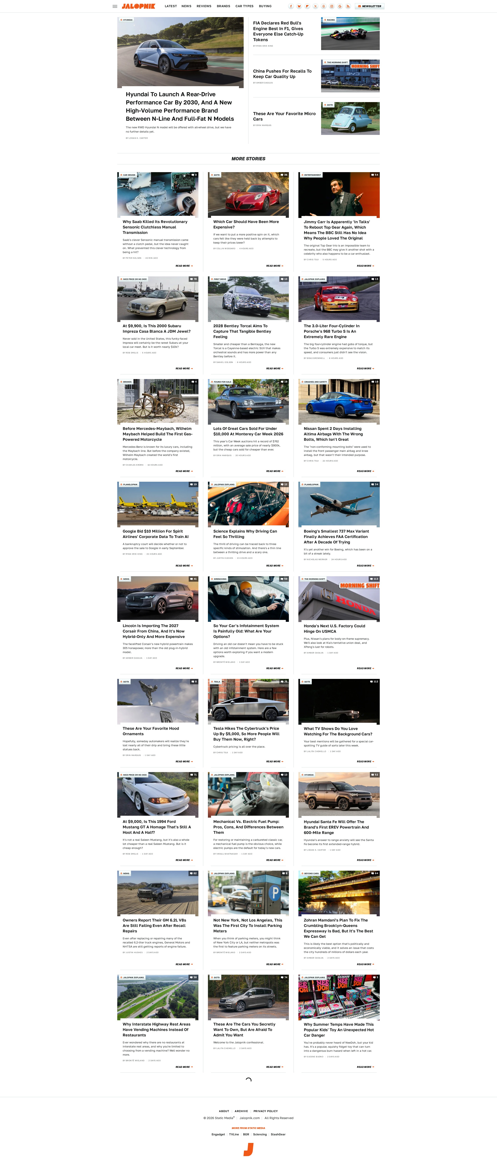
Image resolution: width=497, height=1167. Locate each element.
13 (286, 279)
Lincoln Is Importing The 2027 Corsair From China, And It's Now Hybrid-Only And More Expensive (154, 631)
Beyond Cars (311, 873)
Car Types (244, 6)
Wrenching (220, 579)
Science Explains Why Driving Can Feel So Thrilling (245, 534)
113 (376, 579)
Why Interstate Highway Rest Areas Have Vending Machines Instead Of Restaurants (156, 1029)
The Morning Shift (337, 62)
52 (376, 774)
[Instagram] (332, 6)
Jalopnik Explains (314, 279)
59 (286, 579)
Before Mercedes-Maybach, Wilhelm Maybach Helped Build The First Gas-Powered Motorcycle (158, 434)
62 (195, 873)
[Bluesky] (299, 6)
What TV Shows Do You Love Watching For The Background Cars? (338, 731)
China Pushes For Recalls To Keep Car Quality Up (282, 74)
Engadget (218, 1134)
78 (195, 279)
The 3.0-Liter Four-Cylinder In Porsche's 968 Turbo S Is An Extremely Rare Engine (332, 331)
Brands (223, 6)
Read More (183, 266)
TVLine (234, 1134)
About (224, 1111)
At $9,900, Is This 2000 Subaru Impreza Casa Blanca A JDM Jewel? (157, 329)
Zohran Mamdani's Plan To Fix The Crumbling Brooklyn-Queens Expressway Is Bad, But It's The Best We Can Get (338, 928)
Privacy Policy (266, 1111)
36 (286, 175)
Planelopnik (130, 484)
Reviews (204, 6)
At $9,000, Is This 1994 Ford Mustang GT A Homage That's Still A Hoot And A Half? (157, 827)
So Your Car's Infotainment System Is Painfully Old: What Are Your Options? (246, 631)
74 (286, 977)
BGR (246, 1134)
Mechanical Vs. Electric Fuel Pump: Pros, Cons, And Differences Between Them (248, 827)
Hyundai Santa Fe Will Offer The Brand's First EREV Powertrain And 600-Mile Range (336, 827)
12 (286, 484)
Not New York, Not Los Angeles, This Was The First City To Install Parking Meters (247, 925)
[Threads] (324, 6)
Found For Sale (222, 382)
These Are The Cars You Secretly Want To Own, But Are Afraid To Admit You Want (244, 1029)
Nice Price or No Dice (135, 279)
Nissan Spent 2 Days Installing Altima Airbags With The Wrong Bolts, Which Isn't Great (333, 434)
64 (376, 873)
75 (286, 681)
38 (195, 977)
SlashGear (278, 1134)
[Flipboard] (307, 6)
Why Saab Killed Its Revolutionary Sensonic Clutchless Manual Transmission (155, 227)
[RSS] (348, 6)
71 (195, 774)
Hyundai (127, 20)
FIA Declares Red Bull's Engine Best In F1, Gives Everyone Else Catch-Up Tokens (278, 31)
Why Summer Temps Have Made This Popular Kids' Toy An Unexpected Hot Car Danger (339, 1030)
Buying (265, 6)
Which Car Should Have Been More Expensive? (246, 224)
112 (376, 681)
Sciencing (260, 1134)
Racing (331, 20)
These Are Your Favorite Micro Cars (284, 116)
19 (286, 381)
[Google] (340, 6)
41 (195, 579)
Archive (241, 1111)
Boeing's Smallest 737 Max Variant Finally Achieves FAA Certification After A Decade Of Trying (336, 536)
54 (376, 175)
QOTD (330, 105)
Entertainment (312, 175)
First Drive (220, 279)
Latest (171, 6)
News (186, 6)
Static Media (224, 1118)
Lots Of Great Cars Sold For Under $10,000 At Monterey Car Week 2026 (248, 431)
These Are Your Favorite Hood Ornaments (151, 731)
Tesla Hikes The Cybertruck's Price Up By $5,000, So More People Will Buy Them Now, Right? (246, 734)
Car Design (129, 175)
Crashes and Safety (315, 382)
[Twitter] (315, 6)
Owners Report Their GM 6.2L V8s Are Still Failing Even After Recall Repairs (154, 925)
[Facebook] (291, 6)
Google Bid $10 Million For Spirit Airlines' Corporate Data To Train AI (156, 534)
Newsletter (371, 6)
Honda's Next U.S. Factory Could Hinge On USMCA (334, 629)
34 (376, 484)
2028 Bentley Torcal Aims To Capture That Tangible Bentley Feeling (242, 331)
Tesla (217, 681)
